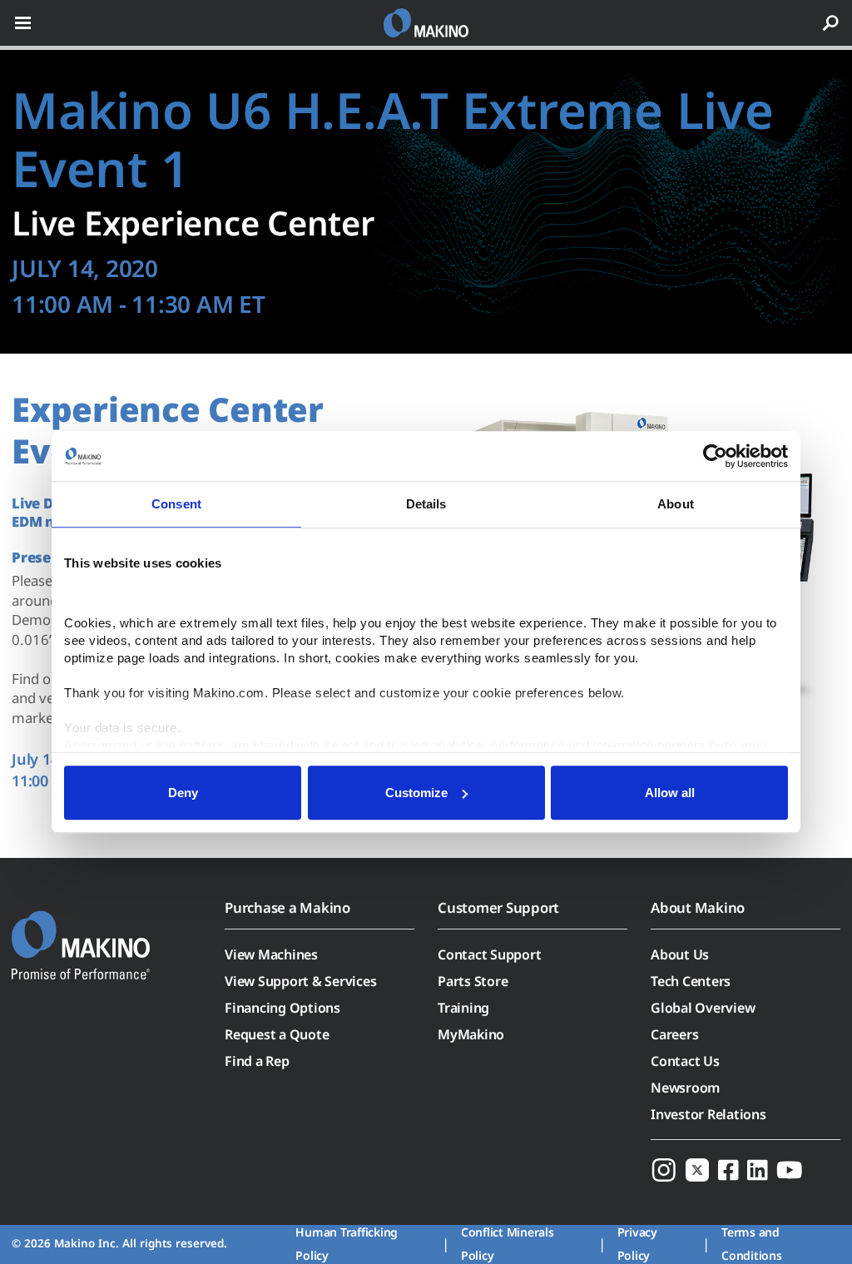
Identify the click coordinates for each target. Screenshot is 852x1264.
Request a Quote (277, 1034)
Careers (674, 1034)
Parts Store (473, 981)
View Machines (271, 954)
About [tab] (675, 504)
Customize (416, 793)
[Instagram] (664, 1169)
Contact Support (489, 954)
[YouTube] (789, 1169)
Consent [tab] (176, 504)
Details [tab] (426, 504)
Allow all (670, 793)
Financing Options (282, 1008)
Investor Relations (708, 1114)
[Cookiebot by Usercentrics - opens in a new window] (715, 456)
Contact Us (685, 1061)
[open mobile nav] (23, 23)
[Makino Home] (81, 934)
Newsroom (685, 1087)
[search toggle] (830, 23)
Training (463, 1008)
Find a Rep (257, 1061)
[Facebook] (728, 1169)
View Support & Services (300, 981)
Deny (183, 793)
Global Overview (703, 1008)
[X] (697, 1169)
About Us (680, 954)
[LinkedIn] (757, 1169)
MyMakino (471, 1034)
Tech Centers (691, 981)
